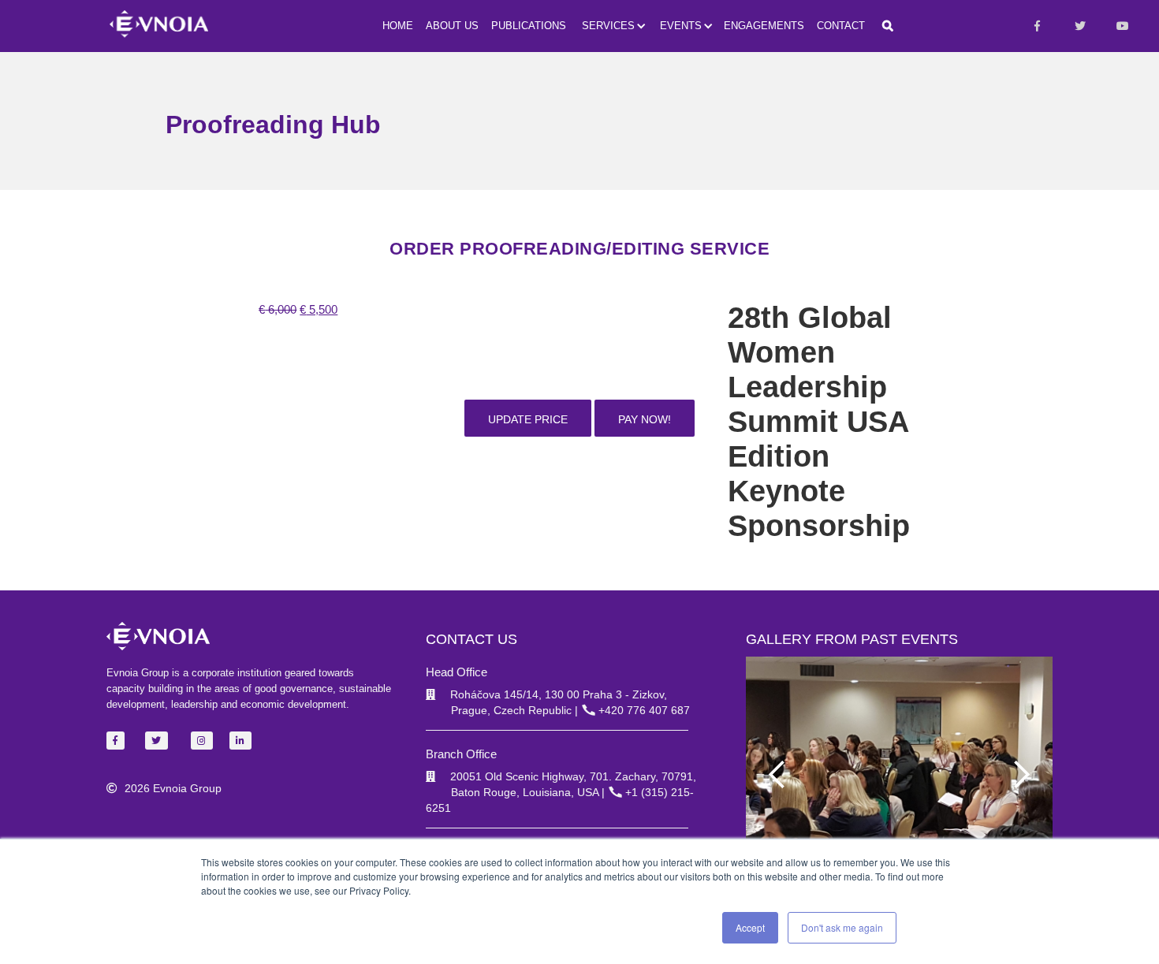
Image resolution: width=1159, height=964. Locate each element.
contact (841, 26)
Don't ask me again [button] (842, 927)
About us (452, 26)
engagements (764, 26)
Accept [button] (750, 927)
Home (397, 26)
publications (528, 26)
